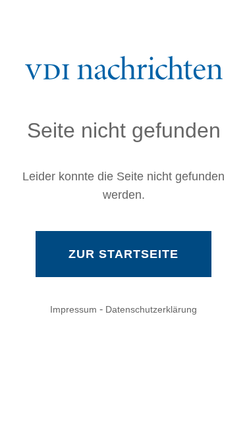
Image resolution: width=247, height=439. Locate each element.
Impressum (73, 309)
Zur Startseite (123, 254)
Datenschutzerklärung (151, 309)
